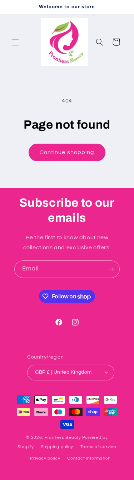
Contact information (89, 458)
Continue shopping (67, 152)
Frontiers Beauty (63, 438)
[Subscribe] (111, 269)
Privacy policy (45, 458)
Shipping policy (57, 447)
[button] (15, 42)
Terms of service (98, 447)
